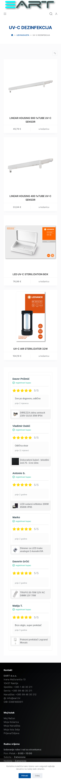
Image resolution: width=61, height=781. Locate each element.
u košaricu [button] (44, 129)
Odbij (37, 775)
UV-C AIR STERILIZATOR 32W (30, 348)
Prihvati (24, 775)
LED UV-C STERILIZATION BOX (30, 274)
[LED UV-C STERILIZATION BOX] (30, 242)
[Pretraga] (51, 13)
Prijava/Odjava (11, 733)
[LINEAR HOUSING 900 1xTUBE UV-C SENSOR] (30, 86)
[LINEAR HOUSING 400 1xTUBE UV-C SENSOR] (30, 164)
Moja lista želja (12, 729)
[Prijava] (56, 14)
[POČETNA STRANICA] (12, 35)
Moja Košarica (11, 722)
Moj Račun (9, 718)
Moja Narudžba (12, 725)
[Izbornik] (5, 13)
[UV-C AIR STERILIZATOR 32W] (30, 316)
